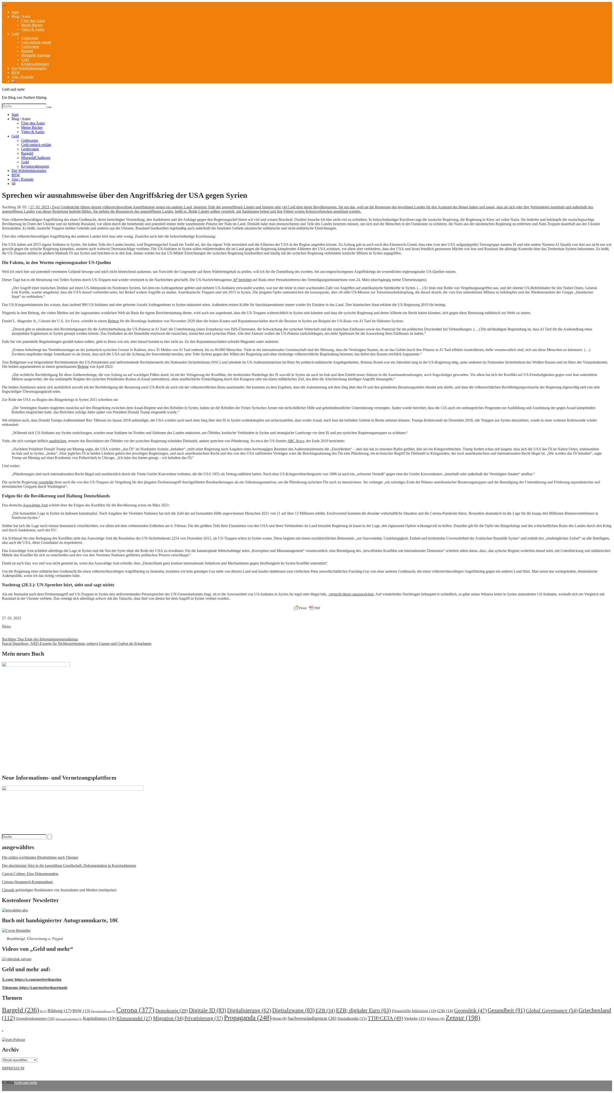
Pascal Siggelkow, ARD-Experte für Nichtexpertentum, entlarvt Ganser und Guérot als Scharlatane (77, 643)
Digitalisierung (249, 1010)
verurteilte (45, 482)
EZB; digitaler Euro (363, 1010)
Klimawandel (134, 1018)
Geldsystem (30, 47)
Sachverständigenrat (312, 1018)
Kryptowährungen (35, 64)
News (6, 626)
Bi (43, 1011)
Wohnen (436, 1019)
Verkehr (415, 1018)
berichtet (242, 280)
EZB (325, 1010)
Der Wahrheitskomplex (29, 68)
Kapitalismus (99, 1018)
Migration (168, 1018)
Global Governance (552, 1010)
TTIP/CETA (385, 1018)
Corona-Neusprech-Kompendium (27, 882)
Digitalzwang (293, 1010)
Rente (279, 1019)
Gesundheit (506, 1010)
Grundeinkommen (35, 1018)
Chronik (8, 890)
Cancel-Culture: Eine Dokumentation (30, 874)
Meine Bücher (32, 25)
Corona (135, 1010)
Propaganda (248, 1017)
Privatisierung (203, 1018)
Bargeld (27, 51)
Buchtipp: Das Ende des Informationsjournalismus (40, 639)
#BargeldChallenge (35, 55)
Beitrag (113, 321)
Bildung (59, 1010)
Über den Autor (33, 21)
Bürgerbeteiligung (103, 1011)
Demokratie (171, 1010)
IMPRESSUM (13, 1068)
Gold (25, 60)
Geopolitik (470, 1010)
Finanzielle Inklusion (414, 1011)
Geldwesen (29, 38)
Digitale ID (207, 1010)
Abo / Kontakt (22, 77)
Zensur (463, 1017)
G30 (445, 1010)
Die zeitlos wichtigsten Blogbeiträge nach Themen (40, 857)
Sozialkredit (352, 1018)
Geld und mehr (25, 1083)
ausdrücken (57, 441)
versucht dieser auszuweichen (351, 594)
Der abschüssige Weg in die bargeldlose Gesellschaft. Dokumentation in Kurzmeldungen (69, 866)
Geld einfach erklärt (36, 42)
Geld (15, 34)
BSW (16, 73)
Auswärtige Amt (35, 505)
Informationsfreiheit (69, 1019)
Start (15, 12)
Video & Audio (32, 29)
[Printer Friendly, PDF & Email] (307, 608)
